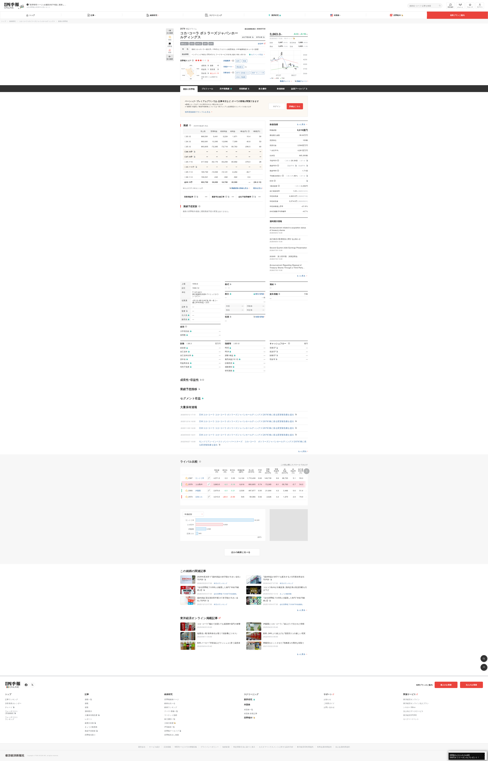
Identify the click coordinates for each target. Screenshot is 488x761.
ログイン (480, 7)
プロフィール (207, 88)
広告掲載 (167, 747)
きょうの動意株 (286, 594)
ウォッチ (470, 7)
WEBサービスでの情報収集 (186, 747)
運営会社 (141, 747)
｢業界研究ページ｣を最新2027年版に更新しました (48, 5)
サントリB (199, 478)
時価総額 (188, 514)
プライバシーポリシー (210, 747)
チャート (460, 7)
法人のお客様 (471, 684)
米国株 (336, 15)
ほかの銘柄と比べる (240, 552)
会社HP (260, 44)
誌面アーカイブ (298, 88)
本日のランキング (220, 583)
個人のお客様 (446, 684)
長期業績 (243, 88)
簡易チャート (285, 81)
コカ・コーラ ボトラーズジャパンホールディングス (37, 21)
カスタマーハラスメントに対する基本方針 (276, 747)
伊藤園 (198, 490)
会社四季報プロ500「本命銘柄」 (225, 594)
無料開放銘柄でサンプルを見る (197, 112)
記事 (92, 15)
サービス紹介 (154, 747)
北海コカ (199, 497)
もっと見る (301, 124)
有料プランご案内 (457, 15)
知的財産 (226, 747)
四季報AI (397, 15)
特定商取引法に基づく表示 (244, 747)
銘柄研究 (153, 15)
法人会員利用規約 (342, 747)
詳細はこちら (294, 106)
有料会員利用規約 (324, 747)
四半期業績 (225, 88)
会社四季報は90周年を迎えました (38, 7)
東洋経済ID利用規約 (305, 747)
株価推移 (281, 88)
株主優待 (262, 88)
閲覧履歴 (450, 7)
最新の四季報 (189, 89)
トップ (32, 15)
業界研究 (275, 15)
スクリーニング (215, 15)
